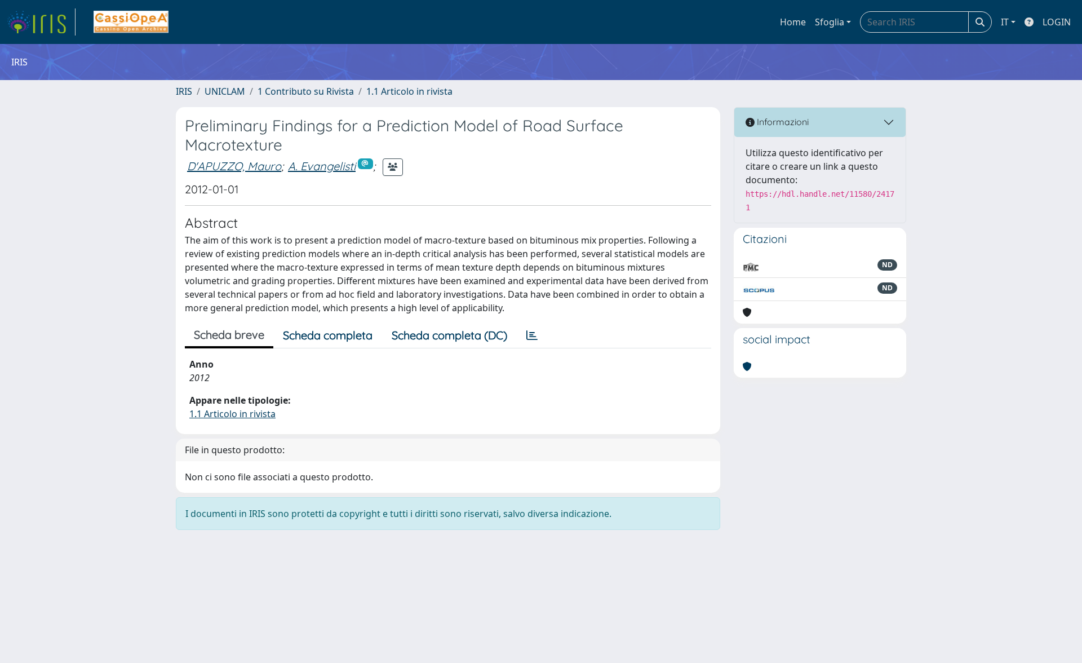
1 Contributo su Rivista (306, 91)
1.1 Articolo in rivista (409, 91)
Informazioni (782, 121)
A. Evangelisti (322, 166)
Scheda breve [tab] (229, 335)
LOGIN (1057, 22)
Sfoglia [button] (829, 22)
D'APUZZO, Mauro (234, 166)
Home (793, 22)
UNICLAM (225, 91)
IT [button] (1005, 22)
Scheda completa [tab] (328, 335)
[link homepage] (41, 22)
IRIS (184, 91)
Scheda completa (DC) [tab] (449, 335)
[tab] (532, 335)
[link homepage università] (131, 22)
